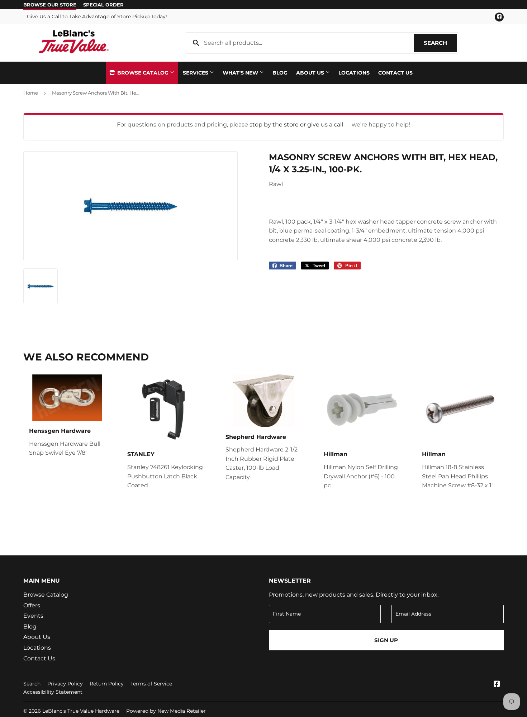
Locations (354, 73)
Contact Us (395, 73)
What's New (241, 73)
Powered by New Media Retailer (166, 711)
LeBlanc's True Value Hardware (80, 711)
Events (33, 615)
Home (30, 93)
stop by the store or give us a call (297, 124)
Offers (31, 605)
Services (196, 73)
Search (440, 42)
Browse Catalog (143, 73)
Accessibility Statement (52, 692)
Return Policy (107, 684)
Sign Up (386, 640)
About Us (311, 73)
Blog (280, 73)
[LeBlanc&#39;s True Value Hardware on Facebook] (497, 684)
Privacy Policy (65, 684)
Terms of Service (151, 684)
